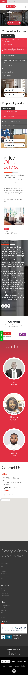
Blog (2, 578)
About (2, 568)
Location (2, 598)
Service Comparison (5, 576)
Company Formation (5, 595)
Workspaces (3, 571)
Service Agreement (5, 607)
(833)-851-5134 (11, 1)
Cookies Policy (4, 615)
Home (2, 566)
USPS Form (3, 617)
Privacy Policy (4, 610)
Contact (2, 580)
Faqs (2, 612)
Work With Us (4, 573)
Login (3, 1)
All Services (3, 588)
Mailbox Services (4, 593)
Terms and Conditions (5, 605)
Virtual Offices (4, 590)
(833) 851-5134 (10, 488)
